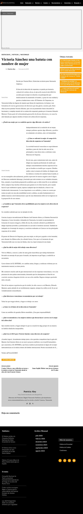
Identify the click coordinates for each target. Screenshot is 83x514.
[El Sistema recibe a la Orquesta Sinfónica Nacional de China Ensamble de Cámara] (22, 439)
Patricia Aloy (11, 69)
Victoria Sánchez (8, 359)
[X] (33, 403)
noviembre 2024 (41, 445)
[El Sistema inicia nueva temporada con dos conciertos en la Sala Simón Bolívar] (22, 451)
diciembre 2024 (41, 442)
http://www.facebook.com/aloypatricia (30, 394)
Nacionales (25, 54)
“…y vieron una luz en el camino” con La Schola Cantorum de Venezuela (70, 90)
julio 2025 (39, 436)
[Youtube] (74, 460)
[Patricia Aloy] (4, 69)
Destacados (10, 13)
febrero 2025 (40, 439)
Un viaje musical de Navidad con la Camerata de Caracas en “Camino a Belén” (71, 76)
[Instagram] (30, 403)
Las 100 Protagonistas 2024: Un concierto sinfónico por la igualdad (9, 502)
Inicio (4, 13)
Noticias (15, 54)
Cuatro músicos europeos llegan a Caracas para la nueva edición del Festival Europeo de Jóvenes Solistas (10, 491)
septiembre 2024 (42, 448)
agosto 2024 (40, 451)
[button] (77, 3)
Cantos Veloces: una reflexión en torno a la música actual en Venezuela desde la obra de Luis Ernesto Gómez (15, 370)
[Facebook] (27, 403)
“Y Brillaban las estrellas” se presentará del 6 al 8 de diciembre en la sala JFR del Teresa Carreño (70, 83)
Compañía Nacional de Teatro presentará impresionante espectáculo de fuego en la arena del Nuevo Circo (10, 480)
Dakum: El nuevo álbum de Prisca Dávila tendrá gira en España (10, 462)
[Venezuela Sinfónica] (8, 3)
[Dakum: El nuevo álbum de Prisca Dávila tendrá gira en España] (22, 462)
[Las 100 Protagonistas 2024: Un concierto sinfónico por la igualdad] (22, 503)
